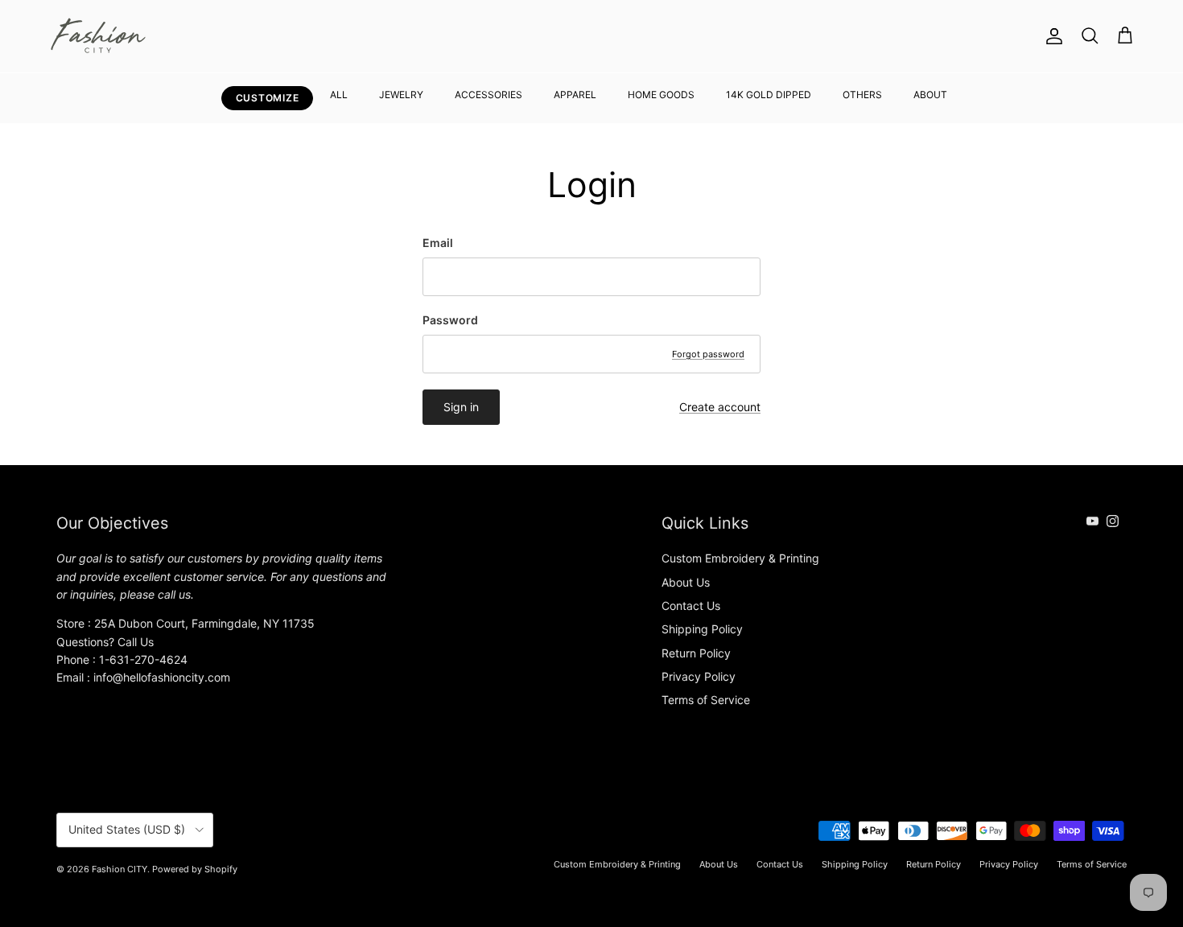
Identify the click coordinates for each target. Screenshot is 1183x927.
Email (437, 242)
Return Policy (696, 653)
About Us (686, 582)
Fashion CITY (119, 869)
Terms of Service (706, 700)
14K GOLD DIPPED (768, 95)
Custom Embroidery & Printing (740, 558)
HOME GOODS (661, 95)
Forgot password (708, 354)
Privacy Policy (699, 676)
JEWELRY (401, 95)
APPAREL (575, 95)
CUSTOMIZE (267, 98)
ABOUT (930, 95)
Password (450, 320)
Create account (719, 407)
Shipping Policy (702, 629)
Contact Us (691, 605)
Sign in (461, 407)
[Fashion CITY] (98, 36)
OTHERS (862, 95)
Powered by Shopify (194, 869)
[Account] (1051, 36)
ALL (339, 95)
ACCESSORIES (488, 95)
